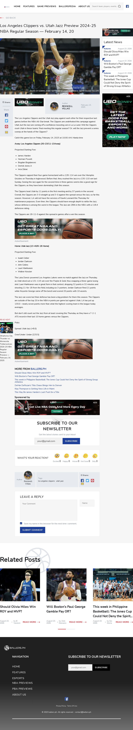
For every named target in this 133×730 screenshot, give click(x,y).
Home (17, 6)
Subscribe (101, 667)
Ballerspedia (67, 6)
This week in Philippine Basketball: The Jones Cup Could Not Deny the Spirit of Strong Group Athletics (56, 380)
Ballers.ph (38, 369)
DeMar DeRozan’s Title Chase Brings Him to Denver (38, 385)
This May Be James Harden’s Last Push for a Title (37, 392)
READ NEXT (5, 320)
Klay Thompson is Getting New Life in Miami (34, 388)
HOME (16, 666)
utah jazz (59, 481)
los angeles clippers (46, 481)
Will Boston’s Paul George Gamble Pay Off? (35, 376)
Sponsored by (22, 397)
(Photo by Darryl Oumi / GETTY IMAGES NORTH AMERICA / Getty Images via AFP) (64, 91)
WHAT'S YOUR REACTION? (32, 458)
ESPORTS (18, 678)
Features (29, 6)
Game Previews (46, 6)
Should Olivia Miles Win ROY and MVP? (33, 372)
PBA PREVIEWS (22, 689)
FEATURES (19, 672)
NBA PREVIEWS (22, 683)
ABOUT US (84, 6)
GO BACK (11, 18)
